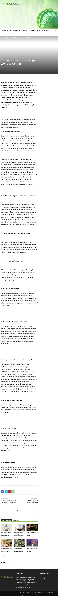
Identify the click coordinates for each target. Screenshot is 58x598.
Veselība (20, 30)
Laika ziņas (9, 30)
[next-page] (4, 556)
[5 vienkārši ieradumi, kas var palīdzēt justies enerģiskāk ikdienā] (6, 543)
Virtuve (38, 30)
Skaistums (43, 30)
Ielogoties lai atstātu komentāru (9, 564)
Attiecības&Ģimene (32, 30)
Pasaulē (3, 34)
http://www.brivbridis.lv (16, 513)
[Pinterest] (9, 491)
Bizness (47, 30)
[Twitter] (6, 491)
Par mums (18, 592)
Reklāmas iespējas (49, 592)
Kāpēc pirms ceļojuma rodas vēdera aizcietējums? (32, 550)
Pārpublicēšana (30, 592)
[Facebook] (2, 491)
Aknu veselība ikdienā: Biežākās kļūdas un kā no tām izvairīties (6, 534)
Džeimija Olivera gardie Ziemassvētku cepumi (32, 501)
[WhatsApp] (12, 491)
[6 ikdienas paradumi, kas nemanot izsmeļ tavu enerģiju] (32, 527)
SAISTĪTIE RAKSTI (6, 520)
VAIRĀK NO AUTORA (17, 520)
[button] (55, 30)
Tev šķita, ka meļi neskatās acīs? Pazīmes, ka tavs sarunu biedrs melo (9, 502)
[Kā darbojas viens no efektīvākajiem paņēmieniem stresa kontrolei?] (19, 527)
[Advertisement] (29, 17)
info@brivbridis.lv (30, 587)
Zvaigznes (25, 30)
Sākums (2, 37)
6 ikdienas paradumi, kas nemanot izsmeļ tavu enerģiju (32, 534)
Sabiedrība (4, 30)
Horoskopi (15, 30)
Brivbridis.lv (9, 67)
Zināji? (7, 34)
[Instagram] (44, 578)
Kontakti (23, 592)
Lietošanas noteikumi (39, 592)
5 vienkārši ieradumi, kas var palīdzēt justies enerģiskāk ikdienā (6, 550)
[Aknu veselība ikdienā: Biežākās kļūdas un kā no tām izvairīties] (6, 527)
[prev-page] (2, 556)
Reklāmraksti (12, 34)
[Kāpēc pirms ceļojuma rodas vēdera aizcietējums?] (32, 543)
